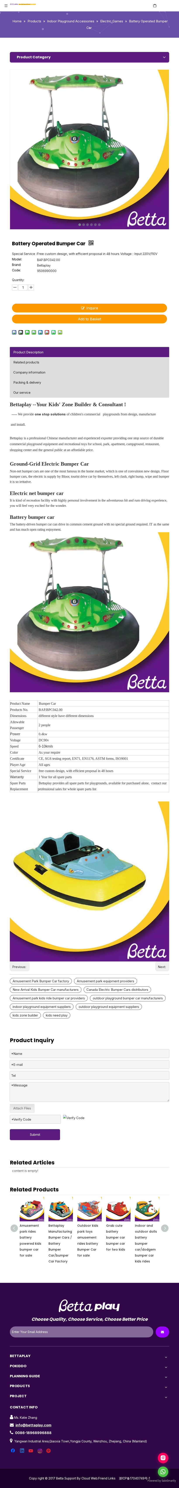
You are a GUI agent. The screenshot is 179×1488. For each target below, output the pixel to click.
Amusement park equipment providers (105, 981)
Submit (35, 1134)
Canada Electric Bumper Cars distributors (117, 990)
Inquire (92, 308)
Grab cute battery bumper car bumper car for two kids (115, 1237)
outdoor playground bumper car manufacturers (128, 998)
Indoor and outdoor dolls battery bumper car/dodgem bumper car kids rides (146, 1243)
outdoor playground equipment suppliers (109, 1007)
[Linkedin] (22, 1450)
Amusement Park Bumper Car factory (41, 981)
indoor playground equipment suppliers (42, 1007)
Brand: (16, 265)
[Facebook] (13, 1450)
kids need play (56, 1015)
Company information (29, 372)
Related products (26, 362)
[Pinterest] (49, 1450)
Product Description (28, 352)
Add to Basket (89, 319)
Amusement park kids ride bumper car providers (49, 998)
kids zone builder (25, 1015)
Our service (22, 392)
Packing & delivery (27, 382)
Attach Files (22, 1108)
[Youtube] (31, 1450)
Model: (17, 259)
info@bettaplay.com (33, 1425)
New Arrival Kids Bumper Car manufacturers (46, 990)
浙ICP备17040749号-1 (134, 1478)
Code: (16, 270)
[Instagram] (40, 1450)
